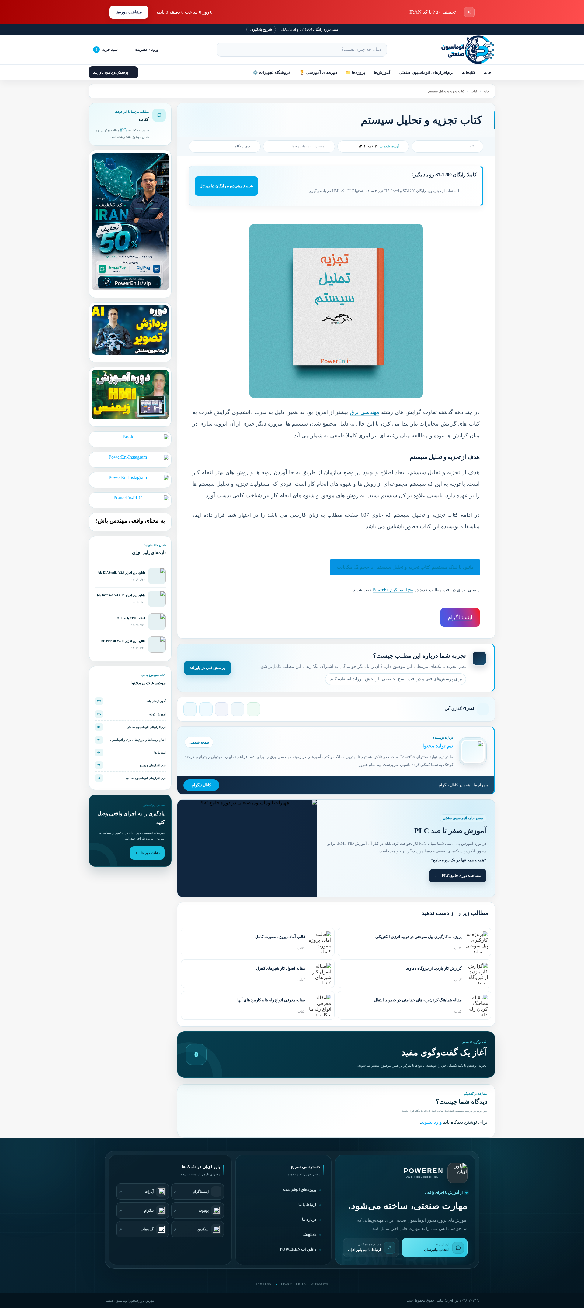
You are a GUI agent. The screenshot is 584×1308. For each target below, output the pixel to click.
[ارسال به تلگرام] (190, 709)
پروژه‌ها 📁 (355, 72)
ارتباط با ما (307, 1205)
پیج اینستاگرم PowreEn (393, 590)
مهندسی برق (364, 412)
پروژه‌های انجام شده (299, 1190)
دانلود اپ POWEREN (298, 1249)
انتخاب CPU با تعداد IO (130, 618)
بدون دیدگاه (243, 146)
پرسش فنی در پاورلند (207, 667)
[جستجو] (224, 49)
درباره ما (309, 1219)
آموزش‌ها (382, 72)
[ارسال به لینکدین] (237, 709)
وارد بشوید (431, 1122)
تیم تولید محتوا (301, 146)
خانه (488, 72)
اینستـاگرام (460, 617)
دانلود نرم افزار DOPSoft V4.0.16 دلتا (121, 595)
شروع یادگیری (261, 29)
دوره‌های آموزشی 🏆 (318, 72)
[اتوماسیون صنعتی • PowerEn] (464, 49)
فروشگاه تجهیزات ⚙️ (271, 72)
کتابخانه (468, 72)
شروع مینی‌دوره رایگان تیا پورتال (226, 186)
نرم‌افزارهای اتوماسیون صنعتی (426, 72)
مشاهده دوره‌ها (129, 12)
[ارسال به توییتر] (206, 709)
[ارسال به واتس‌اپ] (253, 709)
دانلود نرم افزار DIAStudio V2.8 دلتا (121, 572)
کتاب (474, 91)
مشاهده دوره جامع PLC (461, 875)
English (309, 1234)
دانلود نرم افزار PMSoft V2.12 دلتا (123, 641)
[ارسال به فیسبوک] (221, 709)
